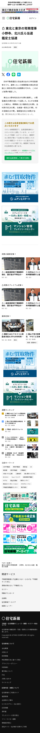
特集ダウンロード (8, 593)
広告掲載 (5, 708)
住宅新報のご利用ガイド (10, 692)
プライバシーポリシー (9, 663)
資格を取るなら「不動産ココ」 (13, 585)
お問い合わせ (6, 679)
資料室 (4, 711)
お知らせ (5, 652)
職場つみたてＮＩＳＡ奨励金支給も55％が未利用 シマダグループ (13, 336)
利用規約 (24, 150)
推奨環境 (5, 696)
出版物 (4, 598)
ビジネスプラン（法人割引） (12, 704)
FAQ (3, 675)
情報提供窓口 (6, 723)
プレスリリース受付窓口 (10, 715)
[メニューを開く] (3, 18)
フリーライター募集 (9, 719)
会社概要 (5, 648)
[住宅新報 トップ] (13, 18)
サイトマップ (6, 682)
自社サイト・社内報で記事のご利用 (14, 727)
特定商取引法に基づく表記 (11, 660)
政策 (8, 563)
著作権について (7, 671)
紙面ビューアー (7, 606)
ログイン (32, 18)
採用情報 (5, 656)
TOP (3, 563)
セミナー (5, 589)
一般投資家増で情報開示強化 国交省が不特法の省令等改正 (13, 274)
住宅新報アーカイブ (9, 602)
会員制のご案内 (7, 700)
